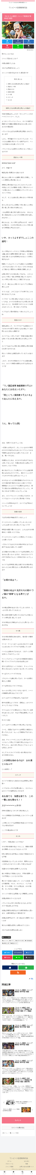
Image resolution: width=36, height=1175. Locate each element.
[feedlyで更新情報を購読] (26, 967)
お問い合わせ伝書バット (27, 1166)
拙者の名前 (11, 92)
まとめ (10, 100)
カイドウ (5, 940)
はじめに (26, 1161)
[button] (32, 556)
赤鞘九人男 (6, 943)
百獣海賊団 (29, 940)
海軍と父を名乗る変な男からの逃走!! (18, 84)
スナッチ (10, 97)
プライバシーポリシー (18, 1169)
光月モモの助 (20, 940)
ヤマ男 (10, 94)
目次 (15, 79)
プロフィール (9, 1164)
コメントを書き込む (18, 1127)
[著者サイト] (10, 967)
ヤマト (12, 940)
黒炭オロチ (11, 89)
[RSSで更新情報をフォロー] (18, 972)
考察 (26, 1164)
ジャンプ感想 (6, 937)
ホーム (9, 1161)
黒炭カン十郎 (12, 86)
